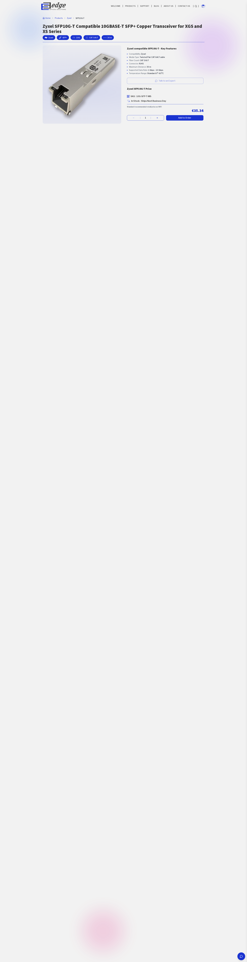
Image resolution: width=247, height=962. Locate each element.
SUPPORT (144, 6)
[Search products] (196, 6)
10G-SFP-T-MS (143, 96)
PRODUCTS (130, 6)
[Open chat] (241, 956)
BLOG (156, 6)
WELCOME (115, 6)
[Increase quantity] (157, 118)
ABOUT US (168, 6)
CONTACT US (184, 6)
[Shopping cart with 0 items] (203, 6)
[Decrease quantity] (133, 118)
